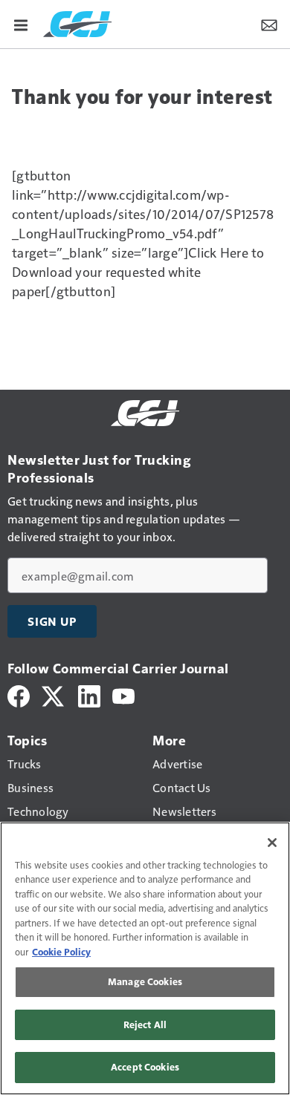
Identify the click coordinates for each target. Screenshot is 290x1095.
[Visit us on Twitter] (54, 694)
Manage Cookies (145, 981)
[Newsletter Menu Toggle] (269, 23)
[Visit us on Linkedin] (89, 694)
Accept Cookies (145, 1067)
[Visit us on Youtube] (123, 694)
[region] (145, 958)
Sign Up (52, 621)
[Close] (272, 842)
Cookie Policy (61, 952)
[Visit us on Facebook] (18, 694)
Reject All (145, 1024)
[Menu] (21, 23)
